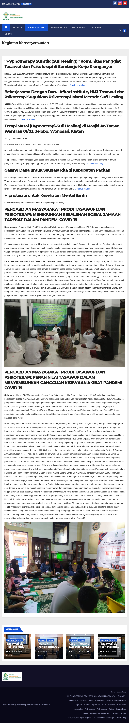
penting (19, 640)
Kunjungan (78, 705)
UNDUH (9, 34)
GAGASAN (96, 27)
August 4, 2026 (16, 651)
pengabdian (78, 709)
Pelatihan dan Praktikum (117, 705)
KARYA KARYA (58, 27)
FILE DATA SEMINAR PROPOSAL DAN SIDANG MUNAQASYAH (91, 696)
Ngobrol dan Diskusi (99, 705)
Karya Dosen (100, 700)
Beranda (123, 713)
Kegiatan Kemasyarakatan (116, 700)
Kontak (118, 718)
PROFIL (17, 27)
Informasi (78, 27)
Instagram (83, 700)
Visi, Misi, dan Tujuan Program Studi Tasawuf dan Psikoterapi (91, 718)
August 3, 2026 (110, 651)
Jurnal (91, 700)
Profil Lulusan (90, 709)
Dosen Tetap (121, 692)
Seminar (115, 713)
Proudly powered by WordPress (13, 705)
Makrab (87, 705)
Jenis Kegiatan (35, 27)
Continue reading (78, 85)
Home (113, 692)
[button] (120, 31)
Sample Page (121, 709)
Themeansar (45, 705)
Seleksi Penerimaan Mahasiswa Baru (96, 713)
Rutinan (111, 709)
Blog (124, 718)
